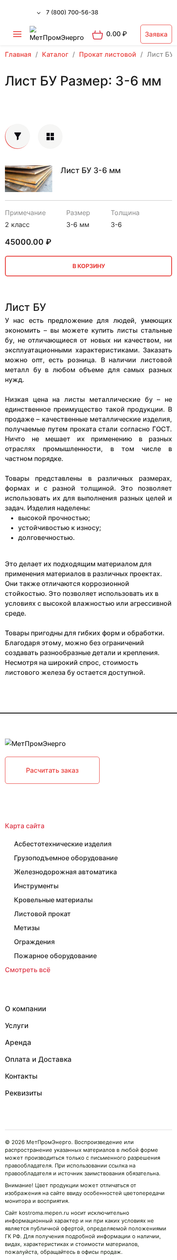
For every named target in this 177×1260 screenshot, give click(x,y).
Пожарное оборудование (55, 956)
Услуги (16, 1025)
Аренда (18, 1042)
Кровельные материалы (53, 900)
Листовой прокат (42, 914)
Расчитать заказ (52, 770)
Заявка (156, 34)
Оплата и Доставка (38, 1059)
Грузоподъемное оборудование (66, 858)
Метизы (27, 928)
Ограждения (34, 942)
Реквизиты (23, 1093)
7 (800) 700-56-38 (72, 12)
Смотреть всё (27, 970)
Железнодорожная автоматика (65, 872)
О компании (25, 1009)
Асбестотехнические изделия (63, 844)
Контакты (21, 1076)
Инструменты (36, 886)
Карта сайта (24, 826)
